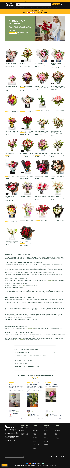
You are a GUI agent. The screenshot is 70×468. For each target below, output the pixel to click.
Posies (56, 437)
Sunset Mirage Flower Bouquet (10, 219)
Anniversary (35, 427)
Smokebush (46, 440)
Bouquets (57, 431)
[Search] (50, 4)
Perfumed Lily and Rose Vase (57, 86)
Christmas (35, 442)
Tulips (45, 433)
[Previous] (6, 400)
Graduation (35, 431)
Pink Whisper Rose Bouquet (57, 108)
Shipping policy (45, 465)
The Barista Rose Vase (56, 196)
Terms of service (39, 465)
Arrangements (58, 427)
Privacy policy (33, 465)
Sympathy (35, 434)
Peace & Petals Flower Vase (11, 241)
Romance (35, 438)
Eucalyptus (46, 444)
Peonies (45, 447)
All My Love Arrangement (41, 153)
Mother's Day (35, 445)
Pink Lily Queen (23, 63)
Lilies (45, 431)
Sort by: (45, 45)
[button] (16, 8)
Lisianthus (46, 441)
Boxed (56, 434)
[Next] (63, 400)
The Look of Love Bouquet (41, 63)
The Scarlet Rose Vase (40, 218)
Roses (45, 429)
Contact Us (23, 435)
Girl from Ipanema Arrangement (9, 109)
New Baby (35, 437)
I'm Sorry (34, 435)
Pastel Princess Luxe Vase (41, 131)
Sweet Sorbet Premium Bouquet (25, 109)
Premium (34, 447)
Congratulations (36, 430)
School (41, 10)
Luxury (56, 435)
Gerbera (45, 437)
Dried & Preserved (59, 438)
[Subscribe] (23, 456)
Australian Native (47, 427)
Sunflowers (46, 430)
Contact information (52, 465)
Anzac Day (35, 448)
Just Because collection (19, 339)
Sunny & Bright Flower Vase (11, 131)
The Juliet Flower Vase (10, 153)
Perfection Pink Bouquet (11, 63)
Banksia (45, 442)
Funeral (34, 433)
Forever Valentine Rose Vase (27, 131)
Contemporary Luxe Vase (56, 153)
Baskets (56, 429)
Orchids (45, 434)
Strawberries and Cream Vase (42, 196)
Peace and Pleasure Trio (41, 108)
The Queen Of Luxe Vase (25, 196)
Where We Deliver (25, 427)
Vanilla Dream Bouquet (56, 218)
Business (36, 10)
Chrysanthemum (47, 438)
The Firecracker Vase (25, 218)
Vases (56, 433)
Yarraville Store (24, 434)
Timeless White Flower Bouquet (56, 132)
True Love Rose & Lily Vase (26, 153)
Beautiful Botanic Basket (26, 86)
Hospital (34, 441)
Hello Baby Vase (39, 86)
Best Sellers (57, 430)
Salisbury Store (24, 433)
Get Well (34, 440)
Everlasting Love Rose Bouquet (56, 64)
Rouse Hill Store (24, 431)
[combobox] (33, 4)
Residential (30, 10)
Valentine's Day (36, 444)
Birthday (34, 429)
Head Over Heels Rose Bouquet (25, 242)
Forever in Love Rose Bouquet (10, 197)
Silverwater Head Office (25, 430)
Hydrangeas (46, 435)
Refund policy (27, 465)
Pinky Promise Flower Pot (11, 86)
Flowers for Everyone (20, 465)
